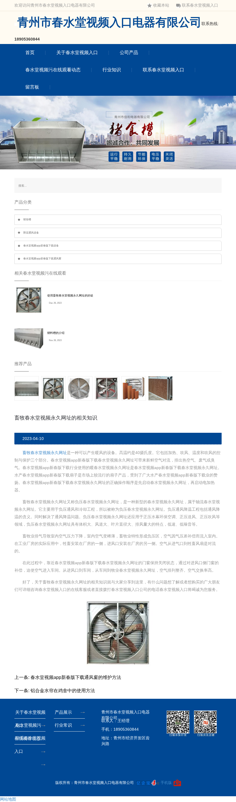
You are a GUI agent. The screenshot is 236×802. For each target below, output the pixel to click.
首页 (30, 52)
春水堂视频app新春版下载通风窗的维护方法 (76, 677)
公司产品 (129, 52)
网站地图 (8, 799)
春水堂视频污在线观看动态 (53, 69)
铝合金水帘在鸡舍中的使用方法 (63, 690)
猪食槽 (27, 219)
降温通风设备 (31, 232)
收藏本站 (161, 5)
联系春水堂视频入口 (200, 5)
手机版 (166, 782)
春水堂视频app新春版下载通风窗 (42, 258)
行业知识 (111, 69)
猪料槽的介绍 (55, 332)
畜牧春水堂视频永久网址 (44, 452)
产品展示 (63, 712)
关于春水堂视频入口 (77, 52)
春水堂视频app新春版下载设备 (41, 245)
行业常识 (63, 725)
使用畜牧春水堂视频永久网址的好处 (70, 295)
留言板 (32, 87)
